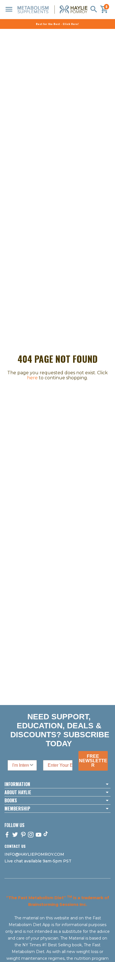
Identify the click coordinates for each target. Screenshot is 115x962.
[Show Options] (31, 765)
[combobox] (20, 765)
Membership (17, 808)
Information (17, 784)
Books (10, 800)
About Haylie (17, 792)
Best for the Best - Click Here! (57, 24)
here (32, 377)
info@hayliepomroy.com (34, 854)
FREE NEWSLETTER (93, 761)
